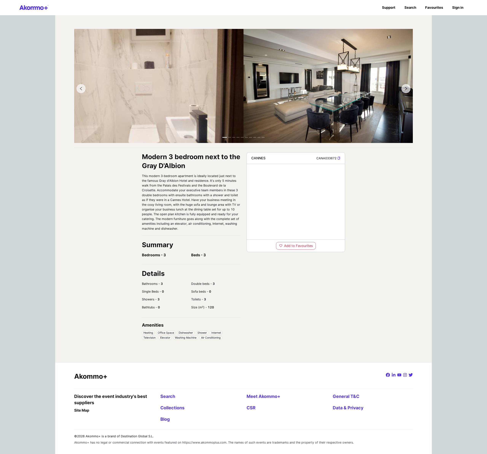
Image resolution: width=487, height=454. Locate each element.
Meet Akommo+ (263, 396)
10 (263, 137)
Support (388, 8)
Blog (165, 419)
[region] (295, 201)
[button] (338, 158)
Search (410, 8)
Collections (172, 407)
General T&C (346, 396)
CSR (251, 407)
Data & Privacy (348, 407)
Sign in (457, 8)
